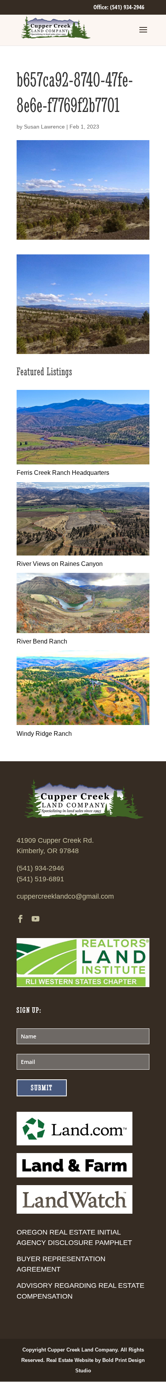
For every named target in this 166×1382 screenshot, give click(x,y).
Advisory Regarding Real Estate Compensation (80, 1291)
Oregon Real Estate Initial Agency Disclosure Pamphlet (74, 1237)
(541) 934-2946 (40, 868)
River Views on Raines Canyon (60, 564)
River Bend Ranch (42, 641)
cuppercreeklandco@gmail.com (65, 896)
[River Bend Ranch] (83, 631)
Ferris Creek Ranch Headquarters (63, 472)
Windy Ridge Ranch (44, 733)
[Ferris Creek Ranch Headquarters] (83, 462)
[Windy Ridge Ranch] (83, 723)
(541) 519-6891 (40, 879)
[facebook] (20, 920)
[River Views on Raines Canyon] (83, 553)
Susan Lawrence (44, 127)
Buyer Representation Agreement (61, 1264)
